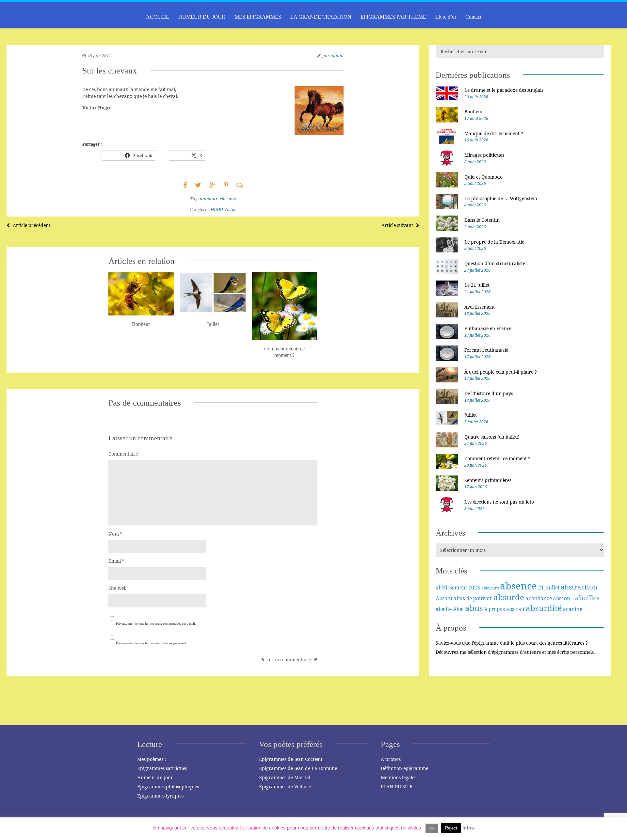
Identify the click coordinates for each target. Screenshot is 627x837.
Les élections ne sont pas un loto (499, 502)
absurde (508, 597)
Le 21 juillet (477, 285)
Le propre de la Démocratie (494, 242)
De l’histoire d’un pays (488, 393)
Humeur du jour (155, 777)
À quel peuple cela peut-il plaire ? (500, 372)
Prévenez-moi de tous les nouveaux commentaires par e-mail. (156, 623)
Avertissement (479, 307)
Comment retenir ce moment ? (497, 458)
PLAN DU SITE (396, 786)
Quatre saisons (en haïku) (492, 437)
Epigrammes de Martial (284, 777)
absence (518, 585)
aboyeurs (490, 588)
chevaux (228, 198)
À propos (391, 759)
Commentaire (123, 454)
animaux (209, 198)
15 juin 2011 (99, 55)
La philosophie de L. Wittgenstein (500, 198)
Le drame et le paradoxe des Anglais (503, 90)
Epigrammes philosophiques (168, 786)
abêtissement (451, 587)
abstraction (579, 586)
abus (474, 608)
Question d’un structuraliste (494, 263)
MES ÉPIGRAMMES (257, 17)
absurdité (544, 608)
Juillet (470, 415)
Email (116, 561)
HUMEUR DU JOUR (201, 17)
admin (337, 55)
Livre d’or (445, 17)
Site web (117, 588)
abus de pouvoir (473, 598)
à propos (494, 609)
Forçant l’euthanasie (486, 350)
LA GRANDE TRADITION (320, 17)
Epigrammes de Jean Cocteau (290, 759)
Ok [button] (431, 828)
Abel (458, 609)
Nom (115, 534)
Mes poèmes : (151, 759)
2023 (474, 587)
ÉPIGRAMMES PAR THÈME (393, 17)
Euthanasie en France (487, 328)
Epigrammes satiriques (162, 768)
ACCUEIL (157, 17)
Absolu (444, 598)
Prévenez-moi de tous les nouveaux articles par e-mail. (151, 643)
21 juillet (548, 587)
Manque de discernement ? (493, 133)
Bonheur (473, 111)
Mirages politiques (484, 155)
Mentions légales (398, 777)
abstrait (515, 609)
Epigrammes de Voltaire (285, 786)
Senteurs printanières (487, 480)
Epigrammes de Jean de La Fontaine (298, 768)
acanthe (572, 609)
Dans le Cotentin (482, 220)
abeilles (587, 597)
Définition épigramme (404, 768)
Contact (473, 17)
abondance (538, 598)
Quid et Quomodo (483, 177)
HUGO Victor (223, 209)
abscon (561, 598)
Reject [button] (451, 828)
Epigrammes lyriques (160, 796)
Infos (468, 827)
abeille (444, 609)
